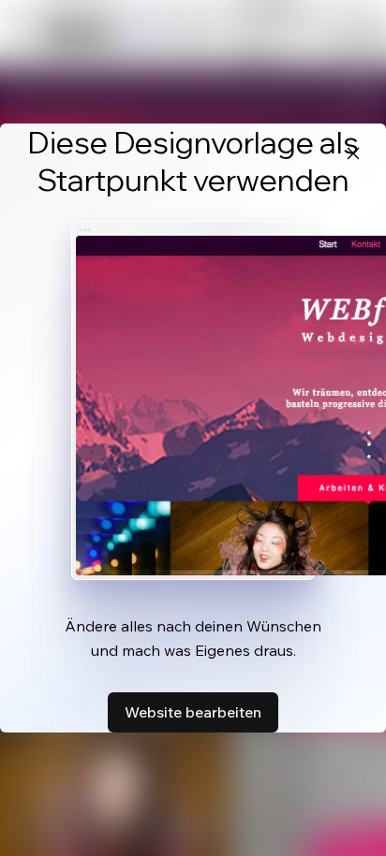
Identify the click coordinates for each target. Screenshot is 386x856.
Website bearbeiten (193, 712)
